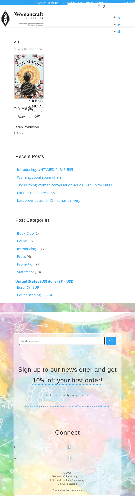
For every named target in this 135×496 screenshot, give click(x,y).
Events (22, 241)
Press (21, 256)
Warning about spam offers (39, 177)
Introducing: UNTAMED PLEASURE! (45, 169)
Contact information (99, 406)
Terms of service (77, 406)
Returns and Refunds (54, 406)
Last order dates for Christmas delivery (48, 200)
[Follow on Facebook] (69, 447)
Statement (25, 272)
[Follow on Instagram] (69, 458)
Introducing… (28, 248)
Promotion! (26, 264)
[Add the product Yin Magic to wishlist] (39, 61)
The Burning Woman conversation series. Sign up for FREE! (64, 185)
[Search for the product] (111, 341)
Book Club (25, 233)
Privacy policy (32, 406)
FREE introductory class (36, 192)
